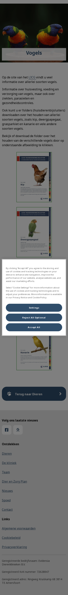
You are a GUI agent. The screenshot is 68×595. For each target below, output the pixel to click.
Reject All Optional (34, 317)
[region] (34, 297)
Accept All (34, 327)
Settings (34, 307)
